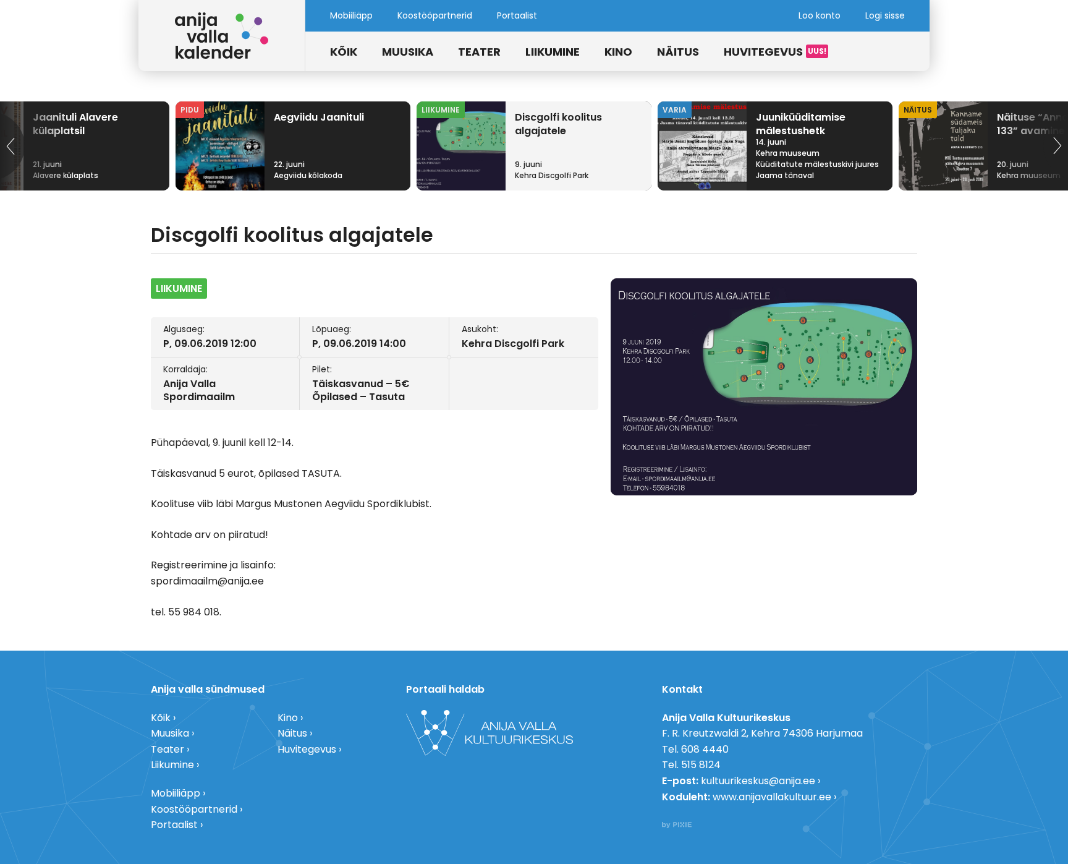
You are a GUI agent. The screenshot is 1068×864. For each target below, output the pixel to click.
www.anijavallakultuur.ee (772, 797)
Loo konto (820, 15)
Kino (618, 51)
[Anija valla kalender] (222, 35)
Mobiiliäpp (351, 15)
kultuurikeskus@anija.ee (758, 781)
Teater (479, 51)
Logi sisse (885, 15)
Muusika (407, 51)
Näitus (678, 51)
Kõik (343, 51)
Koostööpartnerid (434, 15)
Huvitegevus (763, 51)
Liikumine (552, 51)
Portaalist (517, 15)
